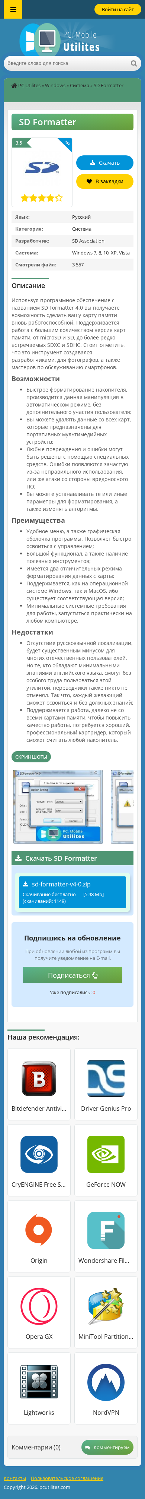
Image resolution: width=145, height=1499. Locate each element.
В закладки (109, 181)
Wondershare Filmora (105, 1260)
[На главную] (72, 37)
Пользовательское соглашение (67, 1478)
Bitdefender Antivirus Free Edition (39, 1108)
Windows (55, 85)
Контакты (15, 1478)
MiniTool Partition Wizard (105, 1336)
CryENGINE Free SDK (39, 1184)
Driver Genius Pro (106, 1108)
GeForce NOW (106, 1184)
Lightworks (39, 1412)
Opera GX (39, 1336)
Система (79, 85)
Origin (39, 1260)
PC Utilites (29, 85)
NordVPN (106, 1412)
